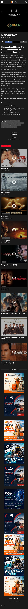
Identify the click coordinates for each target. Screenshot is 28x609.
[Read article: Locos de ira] (14, 158)
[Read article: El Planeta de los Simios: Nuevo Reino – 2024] (14, 302)
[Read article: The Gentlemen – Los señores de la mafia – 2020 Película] (14, 326)
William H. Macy (13, 127)
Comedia (4, 165)
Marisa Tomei (20, 123)
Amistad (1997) (5, 241)
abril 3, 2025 (4, 340)
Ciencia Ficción (5, 189)
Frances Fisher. (16, 121)
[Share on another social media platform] (23, 42)
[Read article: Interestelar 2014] (14, 182)
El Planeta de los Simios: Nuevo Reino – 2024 (13, 313)
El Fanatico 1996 (5, 289)
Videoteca (18, 601)
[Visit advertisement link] (14, 26)
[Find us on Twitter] (3, 606)
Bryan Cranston (7, 121)
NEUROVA (16, 598)
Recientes (9, 601)
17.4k (9, 340)
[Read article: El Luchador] (14, 206)
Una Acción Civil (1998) (7, 363)
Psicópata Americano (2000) (9, 265)
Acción (4, 286)
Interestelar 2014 (6, 192)
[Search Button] (26, 2)
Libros (14, 601)
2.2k (11, 218)
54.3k (9, 170)
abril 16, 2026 (4, 194)
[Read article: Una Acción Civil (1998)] (14, 352)
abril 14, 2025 (4, 242)
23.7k (9, 194)
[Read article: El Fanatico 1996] (14, 278)
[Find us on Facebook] (1, 606)
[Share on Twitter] (16, 42)
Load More (14, 369)
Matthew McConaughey (7, 125)
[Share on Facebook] (8, 42)
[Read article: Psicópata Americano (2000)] (14, 254)
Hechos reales (5, 213)
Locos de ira (4, 168)
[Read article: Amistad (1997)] (14, 230)
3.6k (9, 242)
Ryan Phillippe (5, 127)
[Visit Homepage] (14, 2)
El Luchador (4, 216)
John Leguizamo (5, 123)
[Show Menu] (2, 2)
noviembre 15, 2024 (5, 218)
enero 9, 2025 (4, 170)
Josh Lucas (13, 123)
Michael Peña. (17, 125)
